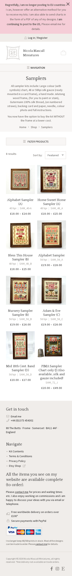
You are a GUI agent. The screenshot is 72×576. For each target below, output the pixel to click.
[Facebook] (51, 569)
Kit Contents (16, 451)
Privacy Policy (17, 461)
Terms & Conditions (20, 456)
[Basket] (63, 53)
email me (55, 24)
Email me (16, 416)
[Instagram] (57, 569)
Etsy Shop (15, 466)
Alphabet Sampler (51, 255)
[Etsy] (63, 569)
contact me (21, 492)
